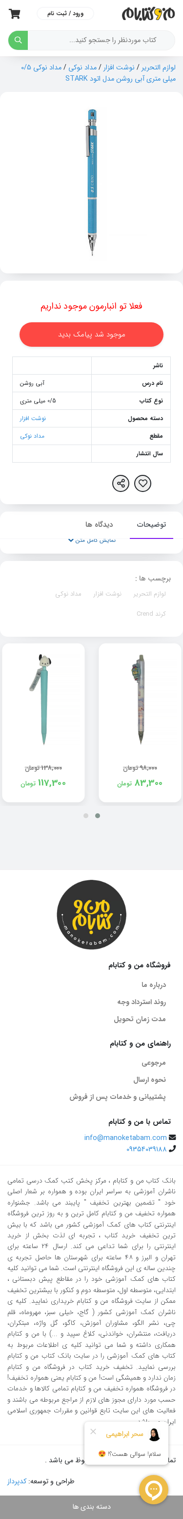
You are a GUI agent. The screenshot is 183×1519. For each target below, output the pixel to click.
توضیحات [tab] (151, 525)
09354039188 (146, 1149)
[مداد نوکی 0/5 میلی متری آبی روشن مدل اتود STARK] (91, 182)
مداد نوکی (82, 67)
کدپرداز (16, 1481)
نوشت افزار (119, 67)
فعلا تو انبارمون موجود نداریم (91, 306)
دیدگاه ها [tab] (99, 525)
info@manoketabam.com (125, 1138)
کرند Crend (151, 614)
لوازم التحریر (159, 67)
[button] (97, 816)
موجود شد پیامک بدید (91, 334)
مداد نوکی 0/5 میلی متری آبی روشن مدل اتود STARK (98, 73)
